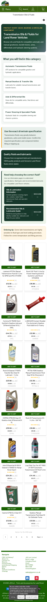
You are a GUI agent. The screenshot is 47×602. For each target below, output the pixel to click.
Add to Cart (11, 267)
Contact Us (6, 560)
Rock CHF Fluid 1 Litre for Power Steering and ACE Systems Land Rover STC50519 (35, 274)
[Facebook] (27, 578)
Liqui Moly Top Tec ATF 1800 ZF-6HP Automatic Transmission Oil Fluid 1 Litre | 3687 (35, 468)
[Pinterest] (37, 578)
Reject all (21, 597)
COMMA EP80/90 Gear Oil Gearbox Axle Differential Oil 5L (12, 420)
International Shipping (9, 565)
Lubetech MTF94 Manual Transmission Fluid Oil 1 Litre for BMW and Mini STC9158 (12, 273)
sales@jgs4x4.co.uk (32, 572)
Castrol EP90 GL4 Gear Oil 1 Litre (12, 514)
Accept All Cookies (31, 597)
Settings (13, 597)
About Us (5, 559)
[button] (43, 20)
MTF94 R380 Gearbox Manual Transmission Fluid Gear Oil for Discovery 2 (35, 372)
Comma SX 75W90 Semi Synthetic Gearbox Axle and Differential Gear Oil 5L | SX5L (12, 324)
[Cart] (42, 9)
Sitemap (5, 571)
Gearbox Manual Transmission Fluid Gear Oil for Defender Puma (35, 515)
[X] (32, 578)
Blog (3, 568)
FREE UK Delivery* (8, 557)
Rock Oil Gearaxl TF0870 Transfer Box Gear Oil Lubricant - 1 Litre (12, 372)
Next (39, 537)
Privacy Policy (6, 563)
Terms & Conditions (8, 570)
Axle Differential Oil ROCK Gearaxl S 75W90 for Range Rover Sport (12, 467)
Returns (4, 562)
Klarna (4, 566)
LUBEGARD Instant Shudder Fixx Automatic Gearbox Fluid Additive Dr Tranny (35, 323)
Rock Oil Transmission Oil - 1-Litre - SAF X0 (35, 419)
